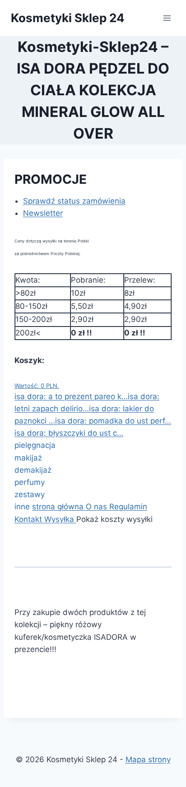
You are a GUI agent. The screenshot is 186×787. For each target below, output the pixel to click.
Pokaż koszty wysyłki (114, 519)
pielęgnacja (35, 445)
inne (23, 506)
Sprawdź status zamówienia (74, 200)
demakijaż (32, 470)
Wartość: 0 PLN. (36, 385)
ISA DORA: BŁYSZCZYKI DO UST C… (68, 433)
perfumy (29, 482)
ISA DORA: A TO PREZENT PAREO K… (71, 396)
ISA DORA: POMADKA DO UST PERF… (113, 420)
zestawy (29, 494)
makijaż (28, 457)
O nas (96, 506)
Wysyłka (60, 519)
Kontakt (29, 519)
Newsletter (43, 213)
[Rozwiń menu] (166, 18)
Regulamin (128, 506)
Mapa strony (148, 759)
